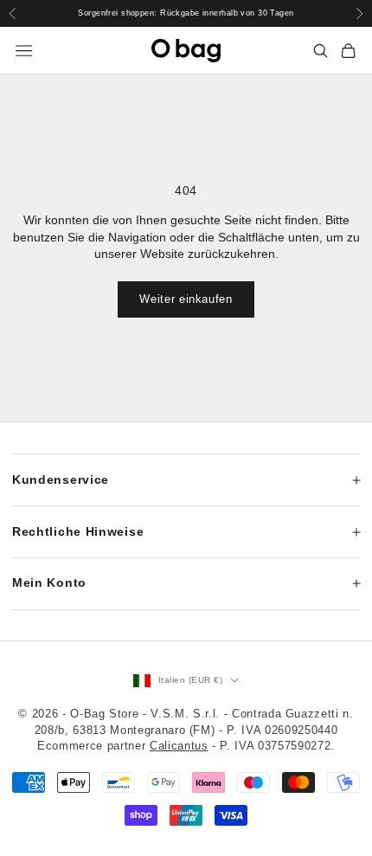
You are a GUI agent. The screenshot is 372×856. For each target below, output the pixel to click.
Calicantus (179, 745)
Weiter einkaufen (186, 299)
